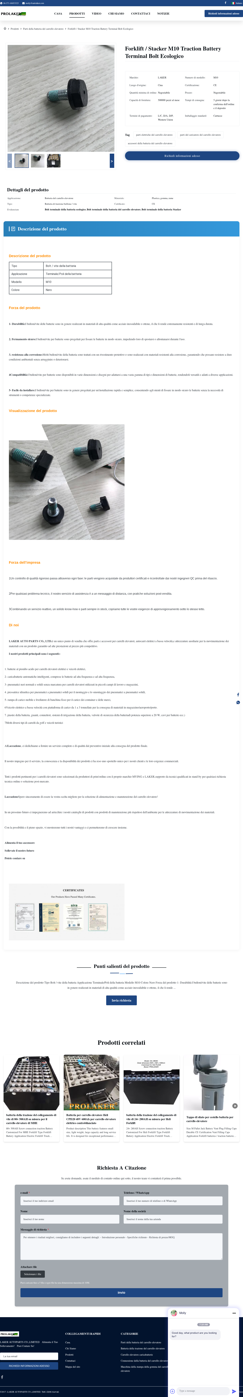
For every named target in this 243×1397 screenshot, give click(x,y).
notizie (163, 13)
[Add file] (172, 1391)
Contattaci (140, 13)
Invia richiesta (121, 1000)
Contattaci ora (31, 1136)
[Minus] (234, 1313)
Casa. (68, 1342)
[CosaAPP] (238, 702)
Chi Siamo (70, 1348)
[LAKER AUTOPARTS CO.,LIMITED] (14, 13)
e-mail (25, 1193)
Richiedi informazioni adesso (223, 13)
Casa (58, 13)
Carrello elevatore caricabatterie (137, 1354)
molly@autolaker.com (35, 3)
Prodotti (77, 13)
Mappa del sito (72, 1366)
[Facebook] (225, 3)
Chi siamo (116, 13)
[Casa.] (5, 29)
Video (96, 13)
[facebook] (2, 1377)
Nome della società (135, 1211)
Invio (121, 1292)
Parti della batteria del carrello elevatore (43, 28)
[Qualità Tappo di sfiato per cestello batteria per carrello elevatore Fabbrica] (212, 1083)
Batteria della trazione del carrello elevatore (143, 1348)
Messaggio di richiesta (34, 1229)
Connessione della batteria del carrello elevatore (145, 1360)
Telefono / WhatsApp (136, 1193)
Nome (24, 1211)
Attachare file (28, 1267)
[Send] (234, 1391)
